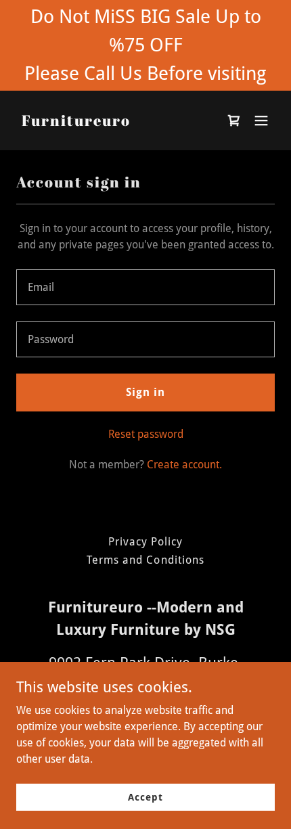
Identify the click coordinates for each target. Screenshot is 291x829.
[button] (261, 120)
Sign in (145, 392)
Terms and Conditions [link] (145, 560)
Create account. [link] (184, 464)
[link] (76, 122)
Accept (145, 796)
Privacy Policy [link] (145, 541)
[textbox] (145, 287)
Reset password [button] (145, 434)
